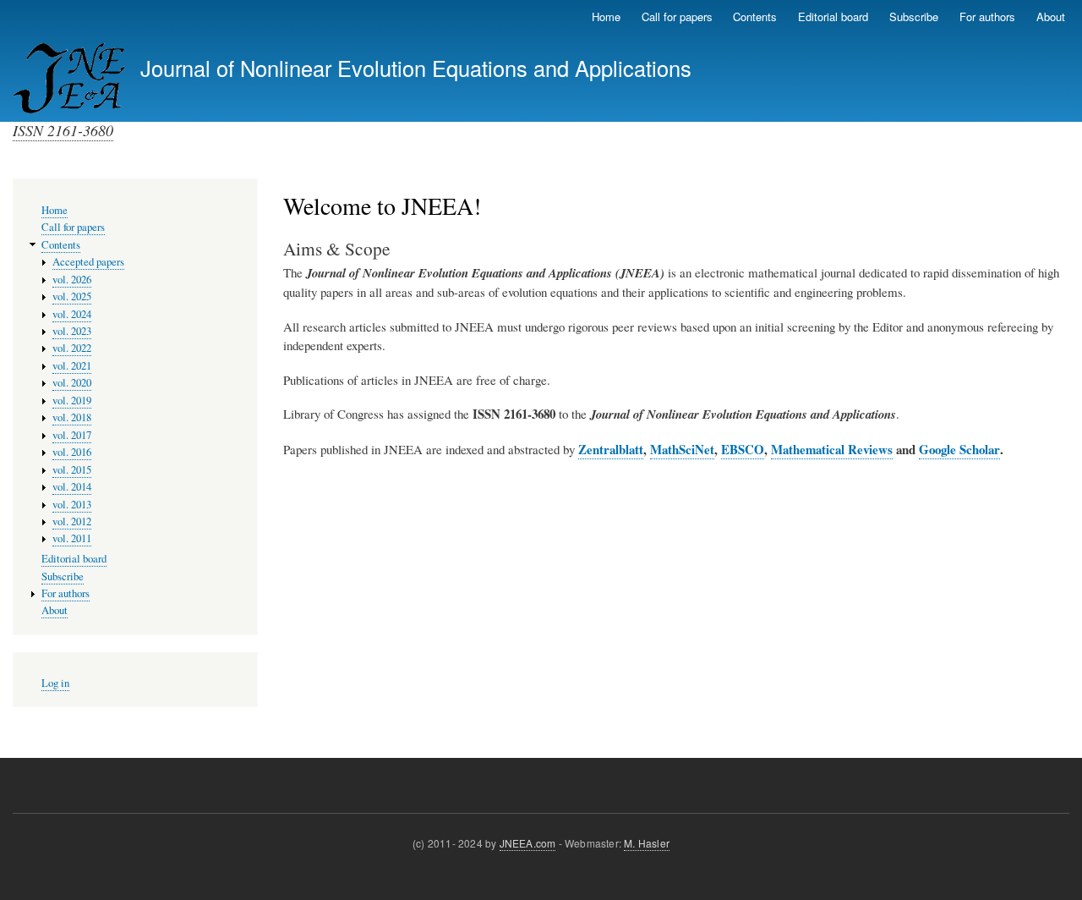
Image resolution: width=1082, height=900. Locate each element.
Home (606, 16)
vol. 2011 (71, 538)
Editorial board (833, 16)
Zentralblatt (610, 449)
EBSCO (742, 449)
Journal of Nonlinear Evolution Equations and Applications (415, 67)
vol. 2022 (71, 348)
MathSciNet (682, 449)
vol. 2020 (71, 383)
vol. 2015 (71, 470)
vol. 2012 (71, 521)
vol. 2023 (71, 331)
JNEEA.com (528, 843)
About (1050, 16)
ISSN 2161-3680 (63, 130)
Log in (55, 683)
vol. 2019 (71, 400)
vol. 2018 (71, 417)
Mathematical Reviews (832, 449)
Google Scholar (959, 449)
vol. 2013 (71, 504)
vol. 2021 (71, 366)
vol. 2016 (71, 452)
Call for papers (677, 16)
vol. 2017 (71, 435)
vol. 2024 (71, 314)
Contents (755, 16)
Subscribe (913, 16)
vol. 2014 (71, 487)
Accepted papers (88, 262)
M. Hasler (646, 843)
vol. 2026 (71, 279)
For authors (987, 16)
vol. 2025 (71, 296)
